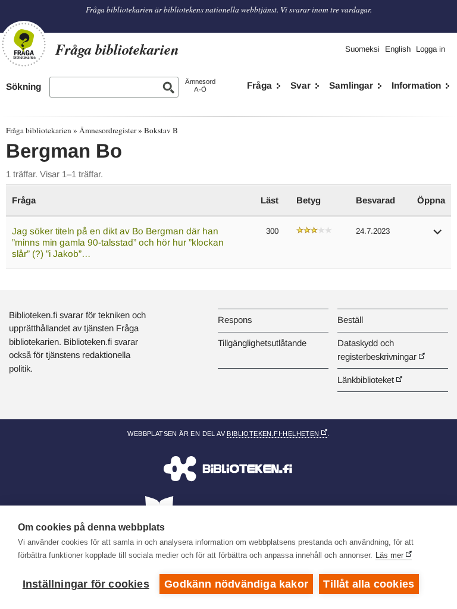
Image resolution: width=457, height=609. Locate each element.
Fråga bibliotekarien (38, 130)
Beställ (350, 320)
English (398, 49)
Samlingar (351, 85)
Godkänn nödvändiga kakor (236, 584)
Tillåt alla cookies (368, 584)
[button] (438, 235)
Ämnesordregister (107, 130)
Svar (300, 85)
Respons (235, 320)
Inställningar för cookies (86, 584)
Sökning (23, 86)
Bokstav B (161, 130)
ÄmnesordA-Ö (200, 85)
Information (416, 85)
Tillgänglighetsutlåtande (262, 343)
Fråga (259, 85)
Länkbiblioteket (365, 380)
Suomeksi (362, 49)
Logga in (430, 49)
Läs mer (389, 555)
